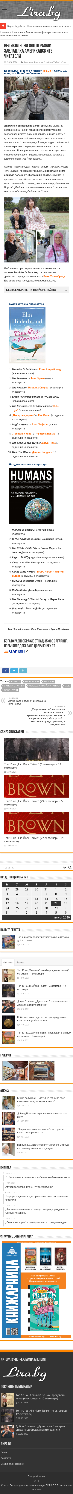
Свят (63, 62)
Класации (17, 32)
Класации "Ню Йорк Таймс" (47, 62)
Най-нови (8, 962)
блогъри (49, 681)
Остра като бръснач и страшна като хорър (27, 701)
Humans (15, 681)
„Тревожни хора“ (22, 433)
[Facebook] (38, 1481)
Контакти (6, 1458)
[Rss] (35, 1481)
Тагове (20, 962)
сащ (67, 686)
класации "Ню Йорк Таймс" (44, 686)
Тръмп (46, 70)
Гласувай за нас (36, 1476)
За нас (4, 1452)
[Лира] (39, 9)
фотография (11, 690)
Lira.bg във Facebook (12, 1463)
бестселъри (32, 681)
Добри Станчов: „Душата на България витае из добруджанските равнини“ (40, 1428)
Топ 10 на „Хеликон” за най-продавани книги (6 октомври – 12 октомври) (40, 1396)
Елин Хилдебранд (50, 369)
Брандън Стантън (14, 686)
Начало (4, 32)
